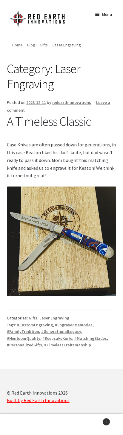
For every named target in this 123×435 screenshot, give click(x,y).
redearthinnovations (71, 102)
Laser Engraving (54, 318)
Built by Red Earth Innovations (38, 400)
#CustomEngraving (35, 325)
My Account (20, 425)
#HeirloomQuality (23, 338)
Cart (94, 419)
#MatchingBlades (90, 338)
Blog (31, 45)
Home (17, 45)
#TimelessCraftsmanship (67, 345)
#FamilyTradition (23, 331)
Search (61, 425)
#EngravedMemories (74, 325)
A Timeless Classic (49, 121)
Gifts (44, 45)
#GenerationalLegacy (61, 331)
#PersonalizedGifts (24, 345)
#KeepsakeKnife (57, 338)
